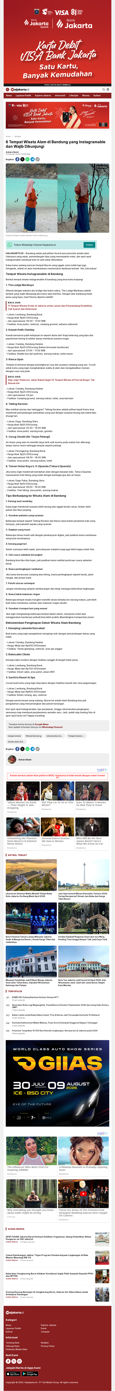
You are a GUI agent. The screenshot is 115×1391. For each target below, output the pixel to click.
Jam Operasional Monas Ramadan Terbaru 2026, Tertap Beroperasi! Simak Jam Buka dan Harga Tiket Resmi (83, 896)
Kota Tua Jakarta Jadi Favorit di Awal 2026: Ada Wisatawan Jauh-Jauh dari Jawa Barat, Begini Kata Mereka (82, 983)
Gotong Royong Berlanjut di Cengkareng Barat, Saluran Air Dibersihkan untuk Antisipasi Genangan (47, 1293)
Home (8, 136)
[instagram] (19, 1361)
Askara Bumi (12, 152)
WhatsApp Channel (52, 727)
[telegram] (32, 159)
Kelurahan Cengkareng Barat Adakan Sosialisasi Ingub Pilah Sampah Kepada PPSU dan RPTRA (49, 1274)
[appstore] (13, 1373)
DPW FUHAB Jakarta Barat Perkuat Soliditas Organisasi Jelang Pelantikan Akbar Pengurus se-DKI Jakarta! (48, 1237)
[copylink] (37, 159)
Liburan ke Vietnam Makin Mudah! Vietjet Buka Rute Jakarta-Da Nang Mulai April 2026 (29, 894)
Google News (42, 724)
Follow (89, 244)
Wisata (18, 136)
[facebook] (17, 159)
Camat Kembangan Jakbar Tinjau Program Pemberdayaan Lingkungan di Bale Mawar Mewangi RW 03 (47, 1256)
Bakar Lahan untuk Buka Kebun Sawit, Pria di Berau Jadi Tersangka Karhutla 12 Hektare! (56, 1015)
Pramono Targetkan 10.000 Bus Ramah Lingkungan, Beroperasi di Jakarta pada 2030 (55, 1030)
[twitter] (22, 159)
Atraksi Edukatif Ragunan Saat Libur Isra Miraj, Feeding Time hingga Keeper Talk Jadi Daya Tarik (82, 938)
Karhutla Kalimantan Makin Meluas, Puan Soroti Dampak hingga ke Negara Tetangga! (54, 1023)
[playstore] (30, 1373)
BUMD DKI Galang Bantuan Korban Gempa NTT (35, 997)
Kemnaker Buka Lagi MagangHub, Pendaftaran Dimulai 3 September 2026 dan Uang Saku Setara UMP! (60, 1006)
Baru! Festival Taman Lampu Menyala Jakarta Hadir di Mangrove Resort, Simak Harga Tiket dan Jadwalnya (30, 939)
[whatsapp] (27, 159)
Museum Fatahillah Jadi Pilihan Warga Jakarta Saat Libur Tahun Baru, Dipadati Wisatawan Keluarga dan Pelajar (29, 983)
